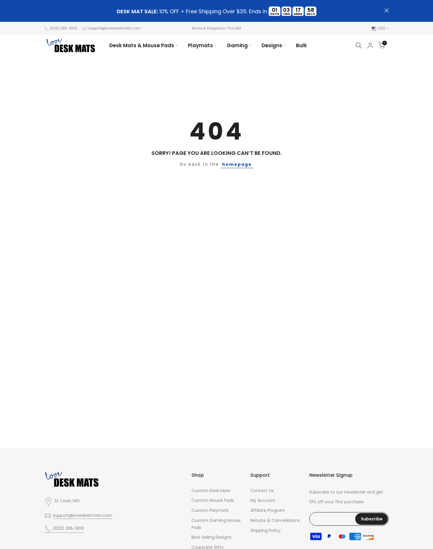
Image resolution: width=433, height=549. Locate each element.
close (46, 10)
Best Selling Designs (211, 537)
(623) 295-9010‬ (63, 28)
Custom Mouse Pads (212, 500)
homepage (237, 164)
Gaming (237, 45)
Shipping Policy (265, 530)
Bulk (301, 45)
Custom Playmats (210, 510)
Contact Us (262, 491)
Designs (272, 45)
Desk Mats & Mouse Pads (141, 45)
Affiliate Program (267, 510)
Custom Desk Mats (210, 491)
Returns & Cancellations (275, 520)
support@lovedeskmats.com (114, 28)
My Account (262, 500)
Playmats (200, 45)
